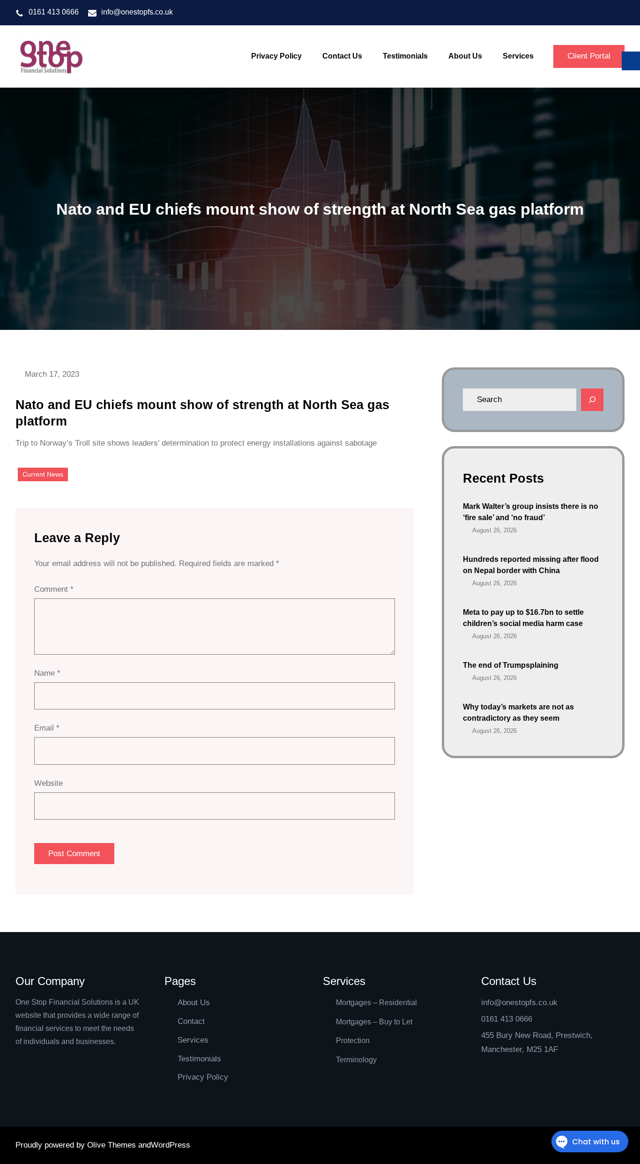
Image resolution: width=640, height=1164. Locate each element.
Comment (54, 589)
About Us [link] (194, 1002)
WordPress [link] (170, 1145)
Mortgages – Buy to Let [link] (374, 1022)
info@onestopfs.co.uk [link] (137, 12)
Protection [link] (353, 1041)
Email (47, 728)
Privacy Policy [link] (203, 1077)
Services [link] (193, 1040)
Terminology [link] (356, 1060)
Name (47, 673)
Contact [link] (191, 1021)
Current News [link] (42, 474)
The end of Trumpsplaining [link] (510, 665)
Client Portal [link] (588, 56)
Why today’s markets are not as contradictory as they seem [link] (518, 712)
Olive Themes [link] (112, 1145)
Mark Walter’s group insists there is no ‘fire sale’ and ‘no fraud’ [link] (530, 512)
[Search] (592, 399)
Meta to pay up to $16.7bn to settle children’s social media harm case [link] (523, 617)
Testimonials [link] (199, 1058)
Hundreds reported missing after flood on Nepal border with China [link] (531, 565)
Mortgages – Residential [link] (376, 1003)
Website (48, 783)
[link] (50, 56)
